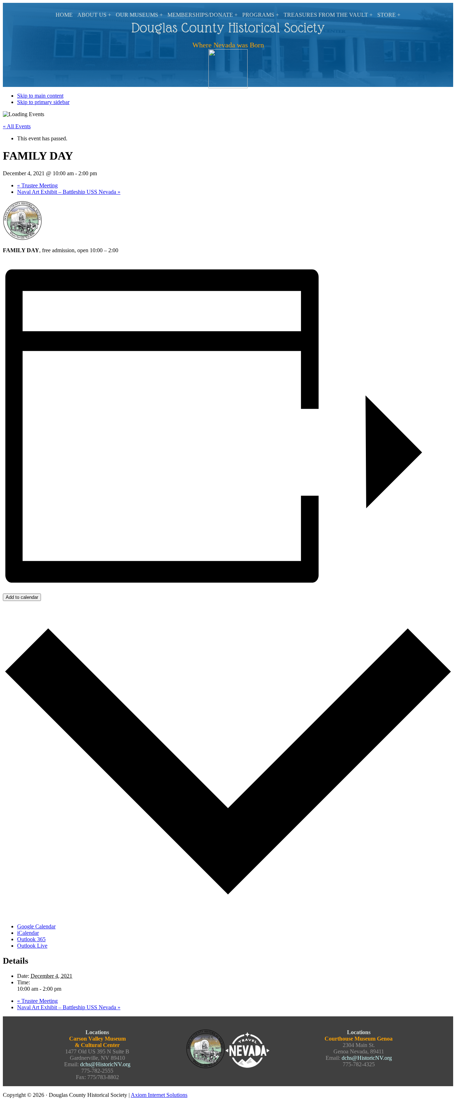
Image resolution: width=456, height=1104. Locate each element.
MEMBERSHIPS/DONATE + (202, 15)
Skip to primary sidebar (43, 102)
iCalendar (28, 933)
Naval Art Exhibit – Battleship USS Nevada (68, 192)
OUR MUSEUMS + (139, 15)
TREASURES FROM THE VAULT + (328, 15)
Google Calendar (36, 926)
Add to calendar (22, 597)
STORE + (388, 15)
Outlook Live (32, 946)
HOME (64, 15)
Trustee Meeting (37, 185)
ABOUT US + (94, 15)
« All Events (17, 126)
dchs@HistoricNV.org (105, 1064)
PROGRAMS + (260, 15)
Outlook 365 (31, 939)
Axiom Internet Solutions (159, 1095)
